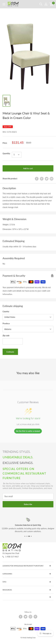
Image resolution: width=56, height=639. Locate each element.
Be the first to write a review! (28, 431)
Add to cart (28, 168)
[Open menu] (4, 4)
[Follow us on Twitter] (25, 616)
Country (6, 311)
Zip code (6, 335)
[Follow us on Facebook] (20, 616)
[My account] (46, 4)
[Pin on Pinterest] (41, 178)
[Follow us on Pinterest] (35, 616)
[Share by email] (51, 178)
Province (6, 323)
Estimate (10, 352)
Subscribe (28, 504)
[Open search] (40, 4)
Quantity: (6, 153)
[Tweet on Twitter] (46, 178)
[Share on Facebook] (37, 178)
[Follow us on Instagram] (30, 616)
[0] (51, 4)
